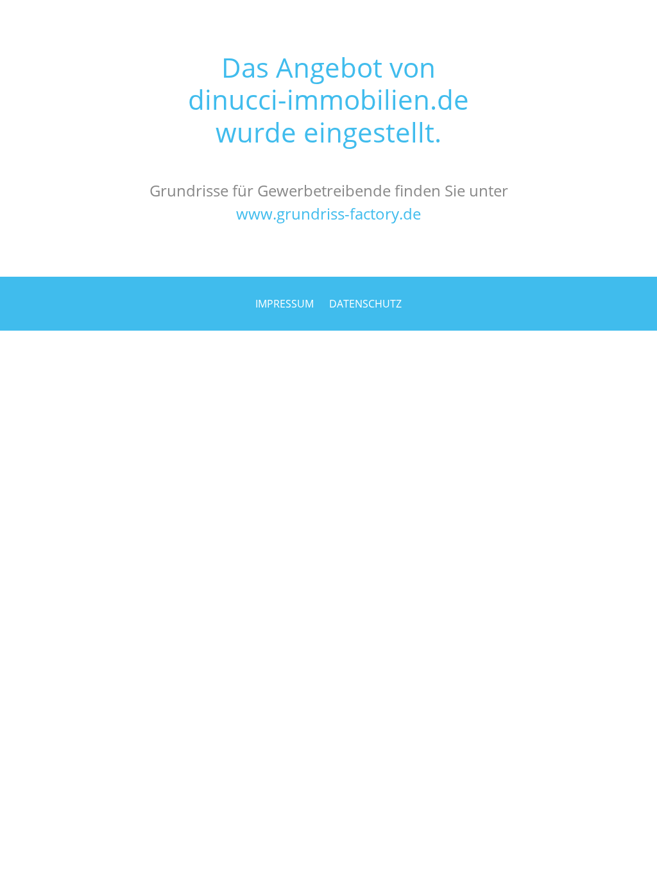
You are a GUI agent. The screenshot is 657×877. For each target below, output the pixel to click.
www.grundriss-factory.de (328, 213)
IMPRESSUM (284, 304)
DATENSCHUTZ (365, 304)
